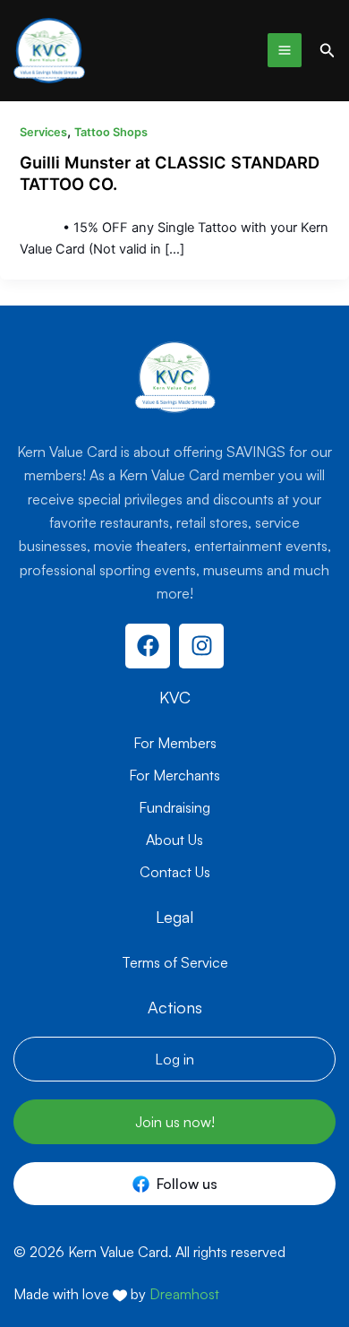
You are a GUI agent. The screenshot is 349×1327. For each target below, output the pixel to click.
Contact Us (175, 872)
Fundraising (174, 807)
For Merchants (174, 775)
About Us (174, 840)
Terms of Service (175, 962)
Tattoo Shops (111, 132)
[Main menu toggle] (285, 50)
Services (43, 132)
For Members (175, 743)
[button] (327, 50)
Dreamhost (184, 1294)
